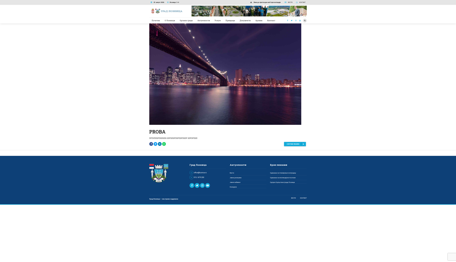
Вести (232, 173)
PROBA (157, 132)
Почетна (156, 20)
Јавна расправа (235, 178)
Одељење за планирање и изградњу (283, 173)
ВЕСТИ (293, 198)
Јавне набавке (235, 182)
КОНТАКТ (303, 198)
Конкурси (233, 187)
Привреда (230, 20)
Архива (258, 20)
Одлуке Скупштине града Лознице (282, 182)
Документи (245, 20)
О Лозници (170, 20)
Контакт (271, 20)
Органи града (186, 20)
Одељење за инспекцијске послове (283, 178)
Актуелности (203, 20)
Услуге (218, 20)
